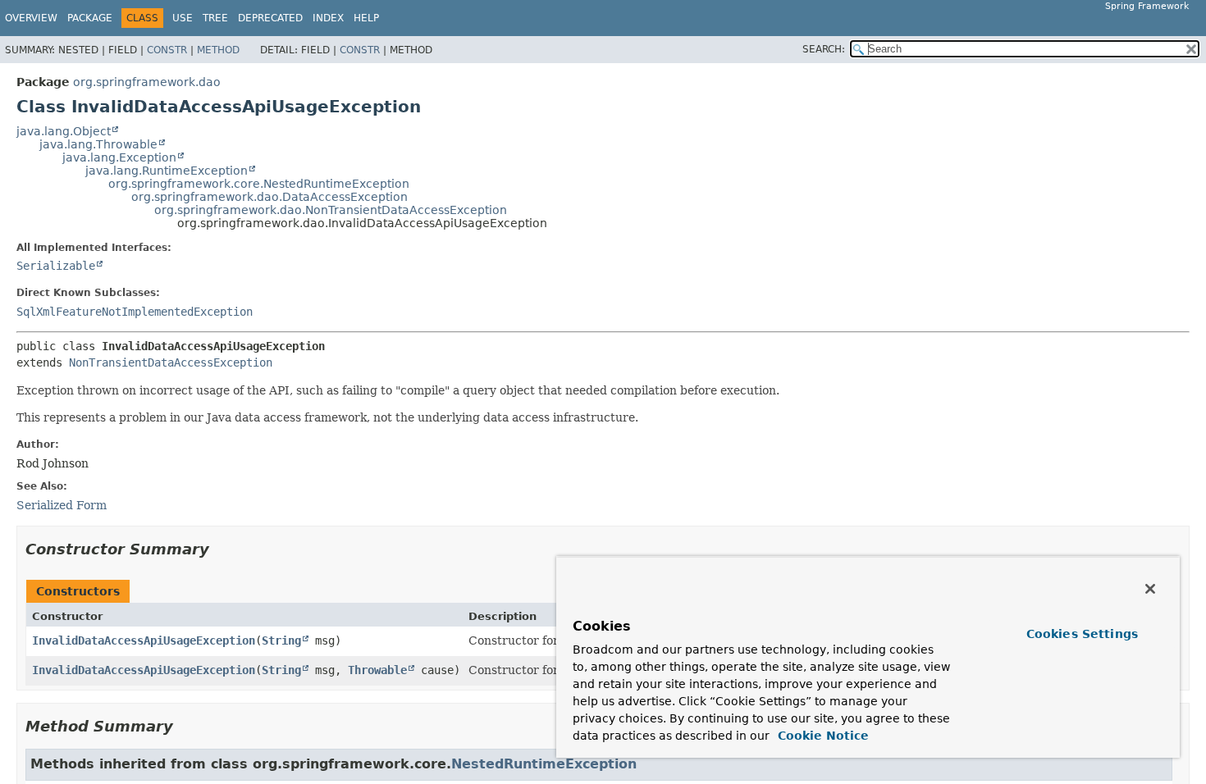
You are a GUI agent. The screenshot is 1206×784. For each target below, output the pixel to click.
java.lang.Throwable (98, 144)
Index (328, 18)
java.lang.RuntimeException (166, 170)
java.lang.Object (63, 131)
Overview (31, 18)
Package (89, 18)
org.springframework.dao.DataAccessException (269, 196)
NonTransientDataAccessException (170, 362)
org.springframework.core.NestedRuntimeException (258, 183)
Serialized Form (61, 505)
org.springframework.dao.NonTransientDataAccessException (330, 210)
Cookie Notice (821, 735)
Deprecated (270, 18)
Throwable (377, 670)
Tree (215, 18)
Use (182, 18)
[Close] (1150, 589)
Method (218, 50)
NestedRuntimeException (544, 764)
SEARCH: (823, 49)
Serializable (55, 265)
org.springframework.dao (147, 82)
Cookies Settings (1082, 633)
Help (366, 18)
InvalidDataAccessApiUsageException (143, 640)
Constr (167, 50)
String (281, 640)
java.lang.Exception (119, 157)
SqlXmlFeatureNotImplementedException (134, 311)
